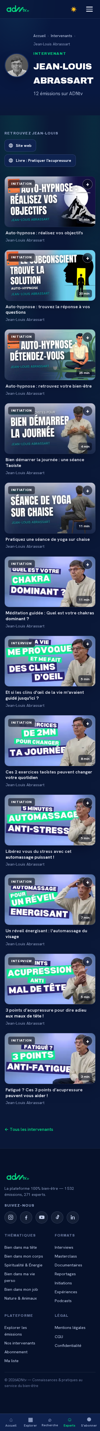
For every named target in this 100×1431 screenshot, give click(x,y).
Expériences (66, 1291)
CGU (59, 1336)
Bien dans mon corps (23, 1256)
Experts (69, 1421)
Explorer (30, 1421)
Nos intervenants (19, 1343)
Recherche (50, 1421)
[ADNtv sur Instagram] (10, 1217)
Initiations (63, 1282)
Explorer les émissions (15, 1330)
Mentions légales (70, 1327)
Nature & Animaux (20, 1298)
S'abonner (89, 1421)
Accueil (10, 1421)
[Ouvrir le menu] (89, 9)
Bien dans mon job (21, 1289)
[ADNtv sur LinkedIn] (73, 1217)
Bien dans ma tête (20, 1247)
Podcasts (63, 1300)
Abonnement (16, 1351)
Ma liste (11, 1360)
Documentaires (68, 1265)
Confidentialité (68, 1345)
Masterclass (66, 1256)
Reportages (65, 1273)
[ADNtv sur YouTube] (42, 1217)
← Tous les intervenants (28, 1129)
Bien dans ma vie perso (19, 1277)
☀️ (74, 9)
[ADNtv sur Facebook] (26, 1217)
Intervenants (61, 35)
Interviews (64, 1247)
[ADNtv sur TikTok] (57, 1217)
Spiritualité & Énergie (23, 1265)
